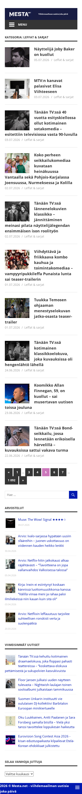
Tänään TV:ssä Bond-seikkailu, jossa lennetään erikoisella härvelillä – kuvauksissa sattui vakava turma (40, 439)
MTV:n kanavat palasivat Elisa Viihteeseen (48, 86)
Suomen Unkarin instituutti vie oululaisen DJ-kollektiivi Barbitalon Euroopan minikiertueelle (43, 703)
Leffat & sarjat (64, 60)
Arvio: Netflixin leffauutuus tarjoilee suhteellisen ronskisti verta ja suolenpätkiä (44, 618)
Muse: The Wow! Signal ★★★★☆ (42, 519)
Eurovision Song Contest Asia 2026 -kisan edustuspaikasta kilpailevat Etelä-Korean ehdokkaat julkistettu (46, 741)
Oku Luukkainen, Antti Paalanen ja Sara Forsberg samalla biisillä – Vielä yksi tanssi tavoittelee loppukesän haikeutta (46, 722)
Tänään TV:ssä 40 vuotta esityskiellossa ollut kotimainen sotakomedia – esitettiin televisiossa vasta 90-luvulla (41, 123)
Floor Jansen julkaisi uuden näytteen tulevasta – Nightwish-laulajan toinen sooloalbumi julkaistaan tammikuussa (45, 684)
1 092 (11, 480)
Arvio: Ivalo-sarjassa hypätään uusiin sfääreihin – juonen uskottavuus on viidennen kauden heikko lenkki (44, 541)
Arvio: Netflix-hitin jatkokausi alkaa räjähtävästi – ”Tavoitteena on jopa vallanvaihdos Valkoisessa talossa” (43, 565)
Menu (22, 24)
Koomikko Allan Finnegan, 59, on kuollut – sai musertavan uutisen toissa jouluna (39, 396)
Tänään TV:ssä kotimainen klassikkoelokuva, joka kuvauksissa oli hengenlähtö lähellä (39, 353)
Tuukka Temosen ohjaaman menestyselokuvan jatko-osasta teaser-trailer (38, 311)
